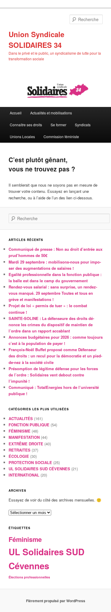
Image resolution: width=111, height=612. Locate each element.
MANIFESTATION (24, 437)
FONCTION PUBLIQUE (29, 425)
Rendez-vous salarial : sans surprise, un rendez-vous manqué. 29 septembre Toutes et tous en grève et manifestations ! (53, 293)
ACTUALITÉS (21, 418)
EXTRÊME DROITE (26, 444)
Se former (58, 124)
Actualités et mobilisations (51, 112)
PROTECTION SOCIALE (30, 462)
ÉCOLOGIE (19, 456)
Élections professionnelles (29, 577)
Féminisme (25, 539)
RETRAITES (19, 450)
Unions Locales (22, 136)
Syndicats (83, 124)
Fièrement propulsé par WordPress (55, 600)
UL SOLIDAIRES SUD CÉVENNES (39, 468)
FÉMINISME (19, 431)
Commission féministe (61, 136)
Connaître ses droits (26, 124)
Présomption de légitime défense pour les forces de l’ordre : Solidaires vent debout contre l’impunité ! (53, 375)
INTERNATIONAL (24, 475)
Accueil (16, 112)
